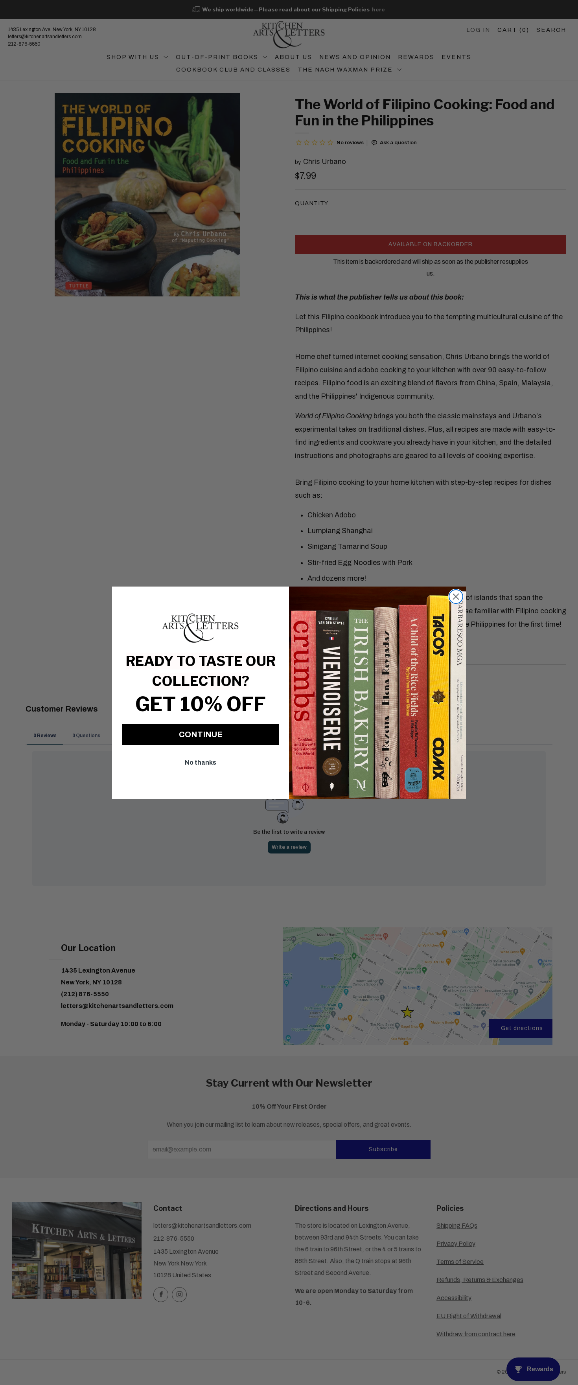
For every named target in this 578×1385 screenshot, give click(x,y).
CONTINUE (201, 734)
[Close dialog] (456, 596)
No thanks (200, 762)
